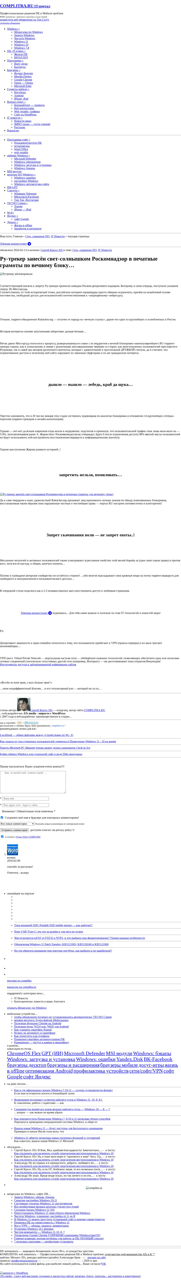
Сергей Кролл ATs (52, 250)
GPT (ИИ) (52, 1053)
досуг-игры (151, 1065)
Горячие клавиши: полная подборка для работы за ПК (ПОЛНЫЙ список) (59, 1238)
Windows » (13, 28)
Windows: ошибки (25, 177)
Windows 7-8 (21, 47)
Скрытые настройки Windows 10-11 (35, 1200)
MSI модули (14, 171)
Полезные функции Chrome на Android (37, 1023)
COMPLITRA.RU (25, 6)
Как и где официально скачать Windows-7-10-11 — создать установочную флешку (63, 1090)
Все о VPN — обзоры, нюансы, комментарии (41, 1225)
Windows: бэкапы (24, 168)
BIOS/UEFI (21, 57)
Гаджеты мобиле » (18, 89)
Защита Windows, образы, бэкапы (34, 1197)
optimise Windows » (18, 155)
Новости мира (22, 120)
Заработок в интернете (28, 228)
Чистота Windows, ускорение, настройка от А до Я (44, 1216)
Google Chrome (23, 79)
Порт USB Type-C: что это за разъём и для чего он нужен (48, 931)
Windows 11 (21, 41)
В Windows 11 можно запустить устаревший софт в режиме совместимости (59, 1219)
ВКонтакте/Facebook (26, 196)
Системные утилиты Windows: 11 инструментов (43, 1203)
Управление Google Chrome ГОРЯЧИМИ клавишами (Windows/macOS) (57, 1235)
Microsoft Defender (25, 158)
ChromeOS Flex (24, 1053)
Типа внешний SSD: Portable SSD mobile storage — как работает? (53, 925)
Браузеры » (13, 70)
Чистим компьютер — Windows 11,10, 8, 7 (39, 1232)
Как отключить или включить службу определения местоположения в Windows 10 (63, 1153)
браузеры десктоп (26, 1065)
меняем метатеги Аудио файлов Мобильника (41, 1020)
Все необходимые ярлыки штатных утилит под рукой (46, 1206)
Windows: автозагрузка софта (31, 184)
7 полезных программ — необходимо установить (43, 1241)
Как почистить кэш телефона (31, 1036)
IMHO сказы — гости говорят (32, 124)
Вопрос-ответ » (16, 101)
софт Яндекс (37, 1076)
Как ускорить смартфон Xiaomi (33, 1029)
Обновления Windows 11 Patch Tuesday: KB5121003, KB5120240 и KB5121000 (61, 944)
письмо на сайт (96, 1257)
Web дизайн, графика (27, 111)
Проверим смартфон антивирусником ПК (39, 1039)
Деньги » (12, 222)
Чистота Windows (24, 38)
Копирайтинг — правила (29, 105)
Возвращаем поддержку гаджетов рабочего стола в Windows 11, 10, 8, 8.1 (58, 1099)
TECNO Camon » (17, 203)
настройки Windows (26, 180)
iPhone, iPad (21, 98)
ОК (104, 1263)
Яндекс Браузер (23, 73)
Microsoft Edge (22, 86)
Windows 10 (21, 44)
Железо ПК (21, 54)
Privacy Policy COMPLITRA (28, 837)
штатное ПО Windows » (21, 174)
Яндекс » (12, 215)
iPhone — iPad (22, 209)
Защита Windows (24, 35)
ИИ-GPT (12, 187)
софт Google (21, 219)
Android (19, 95)
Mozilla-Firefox (23, 76)
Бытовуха (20, 66)
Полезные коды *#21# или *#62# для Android (41, 1026)
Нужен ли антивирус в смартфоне (34, 1032)
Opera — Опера (23, 82)
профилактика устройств (101, 1071)
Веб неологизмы (24, 108)
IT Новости (58, 236)
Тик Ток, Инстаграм (26, 199)
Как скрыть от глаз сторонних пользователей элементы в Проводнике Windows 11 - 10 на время (58, 741)
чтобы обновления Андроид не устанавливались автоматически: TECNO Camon (63, 1016)
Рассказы (19, 127)
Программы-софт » (18, 139)
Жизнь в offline (23, 225)
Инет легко (21, 63)
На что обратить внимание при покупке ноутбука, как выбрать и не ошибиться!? (63, 950)
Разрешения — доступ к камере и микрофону (41, 1042)
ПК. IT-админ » (16, 51)
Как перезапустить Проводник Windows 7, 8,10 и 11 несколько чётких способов (62, 1118)
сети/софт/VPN (146, 1071)
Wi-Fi (10, 212)
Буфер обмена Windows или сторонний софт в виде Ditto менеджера (41, 754)
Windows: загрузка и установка (32, 165)
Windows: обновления (27, 161)
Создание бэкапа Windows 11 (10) (34, 1209)
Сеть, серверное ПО (37, 236)
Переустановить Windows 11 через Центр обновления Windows (52, 1212)
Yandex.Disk (129, 1059)
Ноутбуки (20, 92)
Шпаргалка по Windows (28, 32)
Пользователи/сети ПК (28, 142)
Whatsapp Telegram (25, 193)
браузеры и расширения (73, 1065)
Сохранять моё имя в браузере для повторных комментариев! (41, 817)
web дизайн (21, 152)
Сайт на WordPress (25, 114)
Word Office (21, 149)
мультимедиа (22, 145)
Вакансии (13, 130)
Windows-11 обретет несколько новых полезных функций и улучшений (57, 1137)
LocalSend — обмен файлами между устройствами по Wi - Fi (36, 735)
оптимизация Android (49, 1071)
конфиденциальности (24, 1260)
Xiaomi (18, 206)
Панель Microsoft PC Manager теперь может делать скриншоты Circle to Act (45, 747)
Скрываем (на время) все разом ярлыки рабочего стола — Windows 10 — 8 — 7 (62, 1109)
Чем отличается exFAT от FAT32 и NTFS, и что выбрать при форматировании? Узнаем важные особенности (79, 937)
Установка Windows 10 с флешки (34, 1228)
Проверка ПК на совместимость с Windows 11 (41, 1222)
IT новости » (14, 117)
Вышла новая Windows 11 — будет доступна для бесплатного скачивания (58, 1128)
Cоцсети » (13, 190)
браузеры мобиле (119, 1065)
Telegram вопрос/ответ (14, 243)
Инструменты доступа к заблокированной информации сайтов (38, 664)
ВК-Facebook (158, 1059)
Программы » (15, 60)
